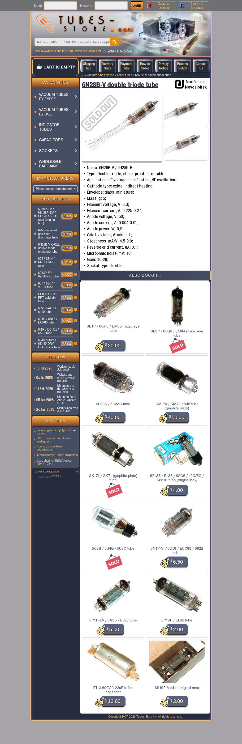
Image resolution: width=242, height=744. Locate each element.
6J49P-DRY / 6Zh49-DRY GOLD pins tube (49, 343)
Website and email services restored (65, 378)
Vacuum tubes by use (100, 75)
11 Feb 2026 (44, 389)
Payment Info (126, 65)
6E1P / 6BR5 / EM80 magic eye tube (113, 328)
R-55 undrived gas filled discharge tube (48, 234)
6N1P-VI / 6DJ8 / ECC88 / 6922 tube (177, 550)
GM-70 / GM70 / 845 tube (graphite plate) (177, 406)
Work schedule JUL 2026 (66, 368)
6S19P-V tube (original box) (177, 688)
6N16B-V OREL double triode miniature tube (49, 248)
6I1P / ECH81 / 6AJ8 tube (48, 331)
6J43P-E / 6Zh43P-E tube (48, 274)
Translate (67, 477)
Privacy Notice (164, 65)
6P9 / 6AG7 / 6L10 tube (47, 310)
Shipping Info (89, 65)
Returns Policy (182, 65)
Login (136, 6)
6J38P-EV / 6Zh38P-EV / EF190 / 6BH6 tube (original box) (47, 216)
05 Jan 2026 (45, 400)
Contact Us (201, 65)
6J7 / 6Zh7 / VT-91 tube (46, 285)
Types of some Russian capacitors (57, 455)
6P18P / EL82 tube (176, 620)
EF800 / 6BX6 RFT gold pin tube (47, 297)
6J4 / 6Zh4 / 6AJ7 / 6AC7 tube (47, 262)
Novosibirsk (196, 87)
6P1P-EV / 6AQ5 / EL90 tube (113, 620)
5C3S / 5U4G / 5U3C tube (113, 548)
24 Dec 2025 (45, 410)
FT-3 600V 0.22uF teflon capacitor (113, 690)
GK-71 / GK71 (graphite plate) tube (113, 478)
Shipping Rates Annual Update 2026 (66, 400)
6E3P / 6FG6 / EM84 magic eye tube (177, 333)
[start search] (114, 42)
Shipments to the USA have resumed (65, 389)
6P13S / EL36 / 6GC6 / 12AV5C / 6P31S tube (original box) (177, 478)
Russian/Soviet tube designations (49, 448)
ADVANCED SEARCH (118, 51)
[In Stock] (35, 216)
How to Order (145, 65)
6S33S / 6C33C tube (113, 404)
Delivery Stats (107, 65)
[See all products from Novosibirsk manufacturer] (179, 84)
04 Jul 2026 (44, 378)
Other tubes (124, 75)
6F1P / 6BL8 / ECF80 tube (47, 320)
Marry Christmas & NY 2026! (67, 410)
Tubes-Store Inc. (146, 716)
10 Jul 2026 (44, 368)
